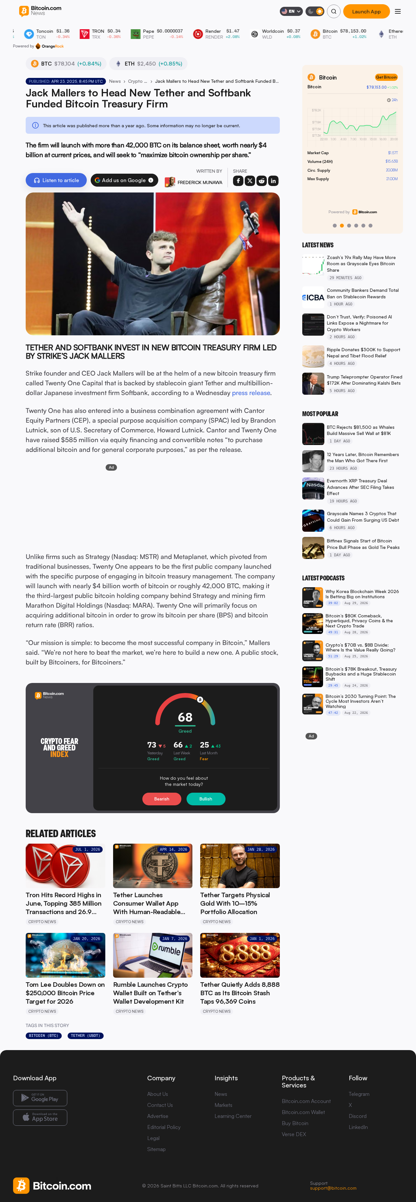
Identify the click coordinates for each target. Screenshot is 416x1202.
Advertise (157, 1116)
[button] (151, 180)
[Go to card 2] (342, 226)
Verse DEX (294, 1134)
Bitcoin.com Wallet (303, 1112)
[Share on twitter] (250, 181)
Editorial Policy (164, 1127)
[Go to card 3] (349, 226)
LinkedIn (358, 1127)
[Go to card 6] (370, 226)
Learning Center (233, 1116)
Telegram (359, 1094)
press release (251, 393)
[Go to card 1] (335, 226)
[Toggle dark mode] (315, 11)
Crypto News (138, 81)
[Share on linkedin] (273, 181)
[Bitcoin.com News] (40, 11)
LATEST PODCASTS (323, 578)
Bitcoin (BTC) (43, 1035)
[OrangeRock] (49, 46)
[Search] (334, 11)
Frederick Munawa (200, 182)
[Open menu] (398, 11)
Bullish (206, 798)
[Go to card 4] (356, 226)
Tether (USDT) (85, 1035)
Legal (153, 1138)
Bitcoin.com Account (306, 1101)
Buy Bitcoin (295, 1123)
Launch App (366, 11)
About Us (157, 1094)
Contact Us (160, 1105)
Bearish (161, 798)
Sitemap (156, 1149)
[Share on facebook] (238, 181)
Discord (358, 1116)
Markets (223, 1105)
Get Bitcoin (386, 77)
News (115, 81)
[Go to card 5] (363, 226)
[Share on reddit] (261, 181)
